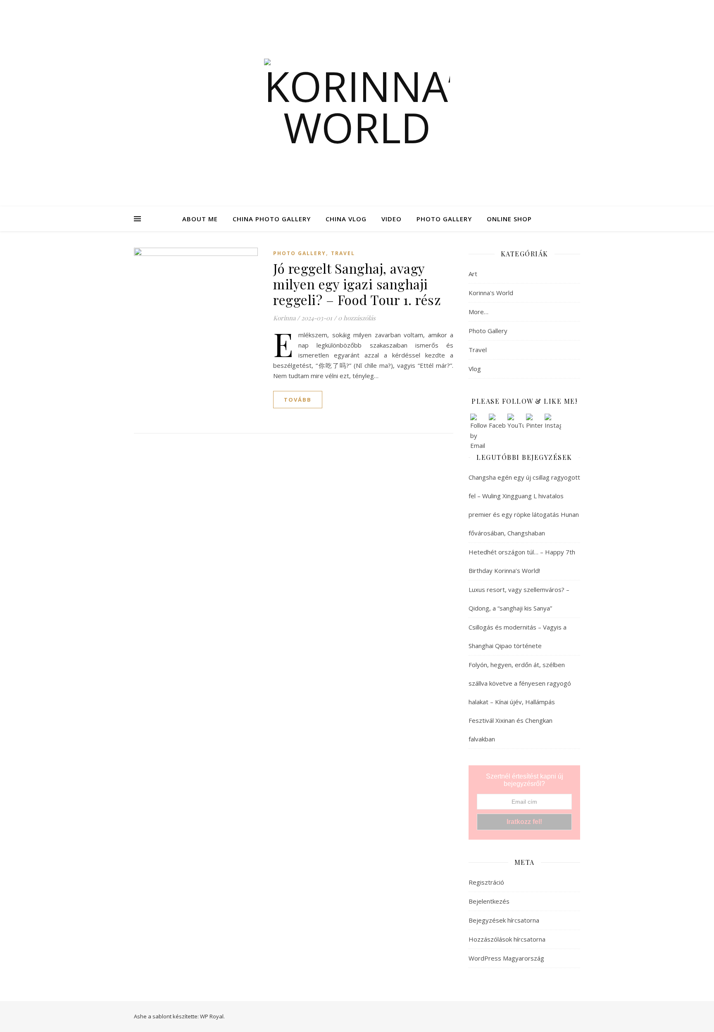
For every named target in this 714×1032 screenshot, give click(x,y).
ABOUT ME (200, 219)
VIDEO (391, 219)
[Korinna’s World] (357, 103)
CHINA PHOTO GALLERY (272, 219)
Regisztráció (486, 882)
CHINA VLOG (346, 219)
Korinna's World (491, 293)
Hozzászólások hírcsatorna (507, 939)
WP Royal (212, 1016)
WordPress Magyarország (506, 958)
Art (473, 274)
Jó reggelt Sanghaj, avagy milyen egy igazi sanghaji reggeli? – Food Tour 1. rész (357, 283)
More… (478, 312)
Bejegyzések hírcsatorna (504, 920)
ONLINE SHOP (509, 219)
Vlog (475, 369)
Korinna (284, 318)
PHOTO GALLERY (444, 219)
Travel (343, 253)
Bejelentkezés (489, 901)
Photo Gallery (299, 253)
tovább (298, 399)
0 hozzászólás (357, 318)
